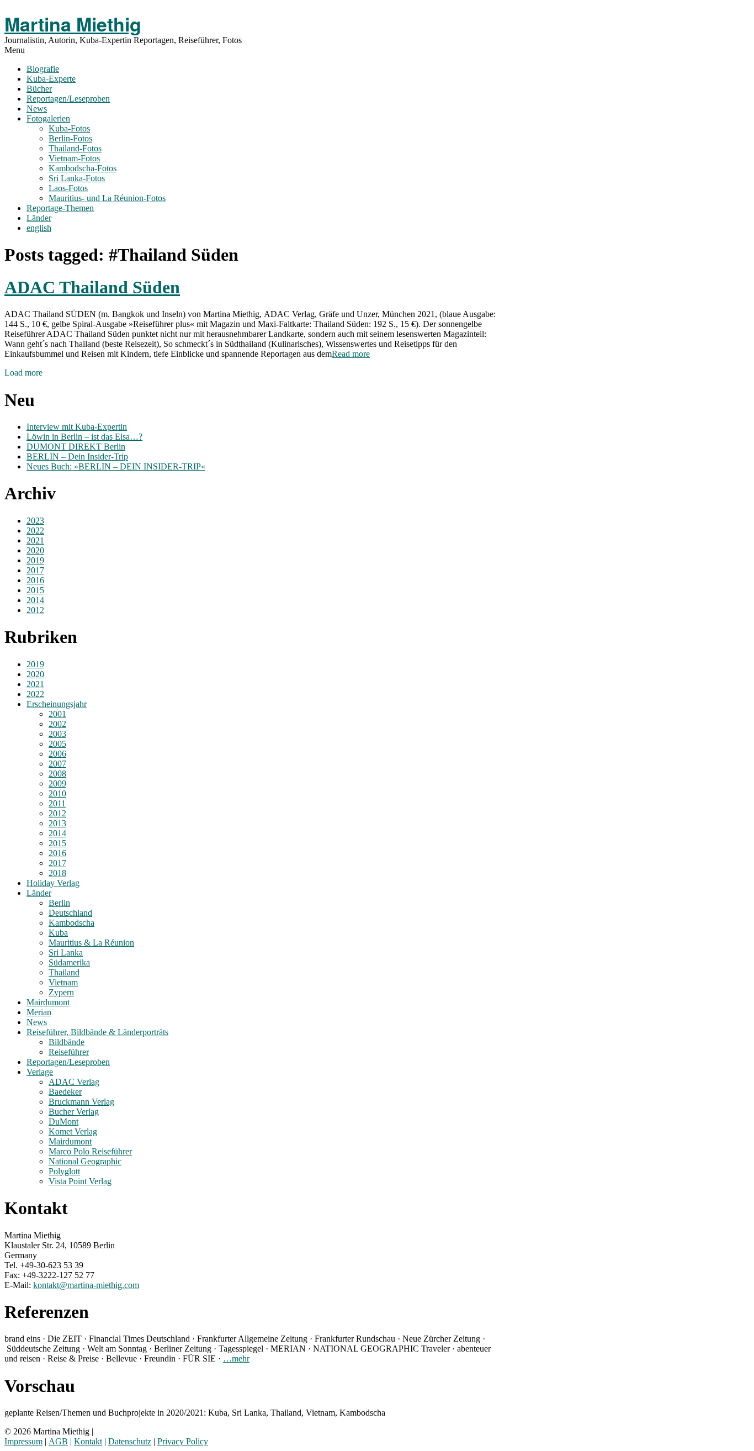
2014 (35, 600)
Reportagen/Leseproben (68, 98)
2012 (35, 610)
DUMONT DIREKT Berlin (75, 446)
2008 (57, 773)
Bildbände (66, 1042)
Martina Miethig (72, 23)
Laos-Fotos (68, 188)
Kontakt (88, 1441)
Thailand (64, 972)
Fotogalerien (48, 118)
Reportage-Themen (60, 208)
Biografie (42, 68)
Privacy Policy (182, 1441)
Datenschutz (129, 1441)
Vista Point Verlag (80, 1181)
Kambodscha (71, 922)
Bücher (39, 88)
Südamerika (69, 962)
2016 (35, 580)
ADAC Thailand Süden (92, 287)
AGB (58, 1441)
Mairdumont (48, 1002)
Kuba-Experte (51, 78)
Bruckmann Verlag (81, 1101)
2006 (57, 753)
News (36, 108)
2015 (35, 590)
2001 (57, 714)
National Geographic (85, 1161)
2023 (35, 520)
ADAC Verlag (74, 1081)
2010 (57, 793)
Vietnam (63, 982)
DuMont (63, 1121)
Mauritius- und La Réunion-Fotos (107, 198)
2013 (57, 823)
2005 (57, 743)
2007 (57, 763)
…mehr (236, 1358)
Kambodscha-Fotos (82, 168)
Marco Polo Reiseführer (90, 1151)
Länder (38, 218)
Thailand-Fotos (75, 148)
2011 (57, 803)
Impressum (23, 1441)
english (38, 228)
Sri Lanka (66, 952)
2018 (57, 873)
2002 (57, 724)
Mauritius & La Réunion (91, 942)
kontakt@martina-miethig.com (86, 1285)
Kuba (58, 932)
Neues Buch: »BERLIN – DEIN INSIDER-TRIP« (115, 466)
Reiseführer (69, 1052)
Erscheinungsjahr (56, 704)
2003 (57, 733)
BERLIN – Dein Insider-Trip (77, 456)
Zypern (61, 992)
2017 (35, 570)
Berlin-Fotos (70, 138)
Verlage (39, 1072)
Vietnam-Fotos (74, 158)
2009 (57, 783)
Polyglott (64, 1171)
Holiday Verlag (52, 883)
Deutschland (70, 912)
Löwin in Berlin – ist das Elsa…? (84, 436)
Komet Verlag (73, 1131)
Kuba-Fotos (69, 128)
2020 (35, 550)
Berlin (59, 902)
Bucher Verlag (74, 1111)
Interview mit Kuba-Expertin (76, 426)
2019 (35, 560)
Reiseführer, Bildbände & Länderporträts (97, 1032)
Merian (38, 1012)
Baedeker (65, 1091)
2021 (35, 540)
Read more (351, 353)
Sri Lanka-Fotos (77, 178)
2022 (35, 530)
